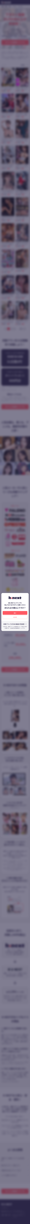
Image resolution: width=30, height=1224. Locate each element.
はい (15, 613)
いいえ (15, 617)
